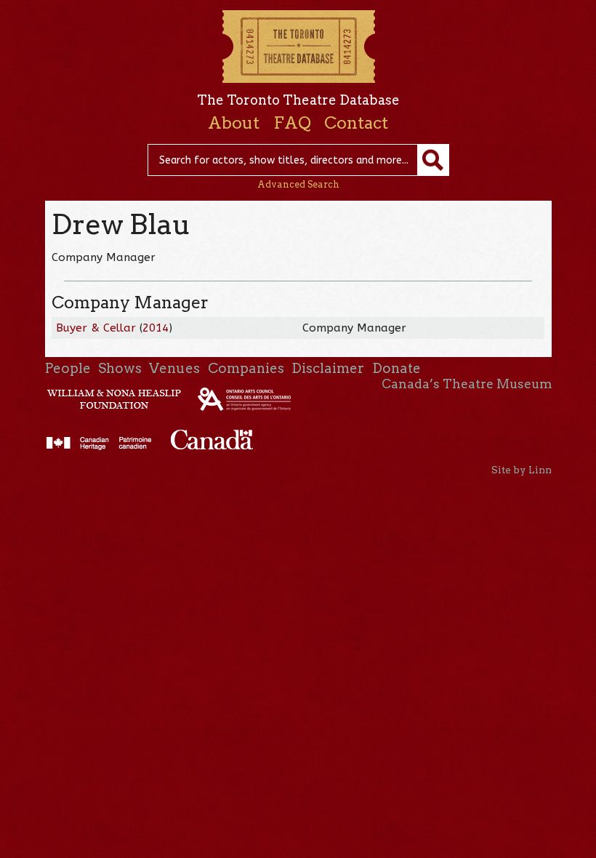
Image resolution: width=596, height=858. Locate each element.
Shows (120, 368)
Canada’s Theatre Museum (467, 384)
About (233, 123)
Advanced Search (298, 184)
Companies (246, 368)
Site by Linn (521, 470)
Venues (174, 368)
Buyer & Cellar (96, 327)
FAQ (292, 123)
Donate (396, 368)
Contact (356, 123)
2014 (155, 327)
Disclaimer (327, 368)
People (68, 368)
